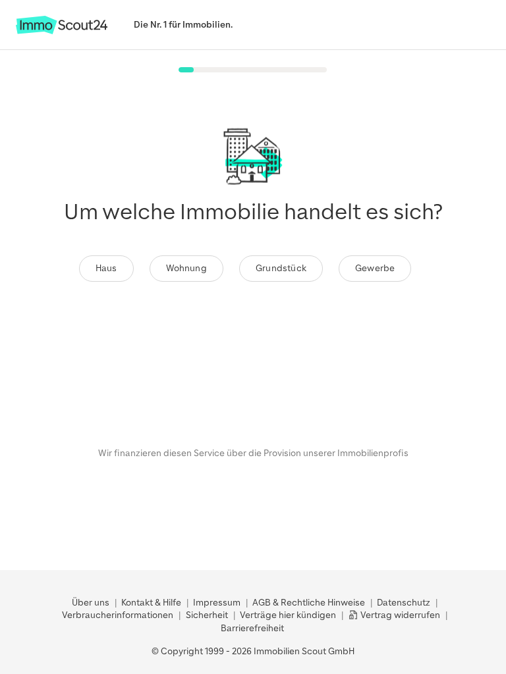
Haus (106, 268)
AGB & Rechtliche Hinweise (308, 602)
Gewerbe (375, 268)
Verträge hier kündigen (288, 615)
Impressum (216, 602)
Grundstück (281, 268)
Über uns (90, 602)
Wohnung (186, 268)
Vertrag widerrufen (399, 615)
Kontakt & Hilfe (151, 602)
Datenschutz (403, 602)
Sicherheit (207, 615)
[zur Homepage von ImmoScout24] (61, 31)
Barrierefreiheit (252, 628)
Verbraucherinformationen (117, 615)
